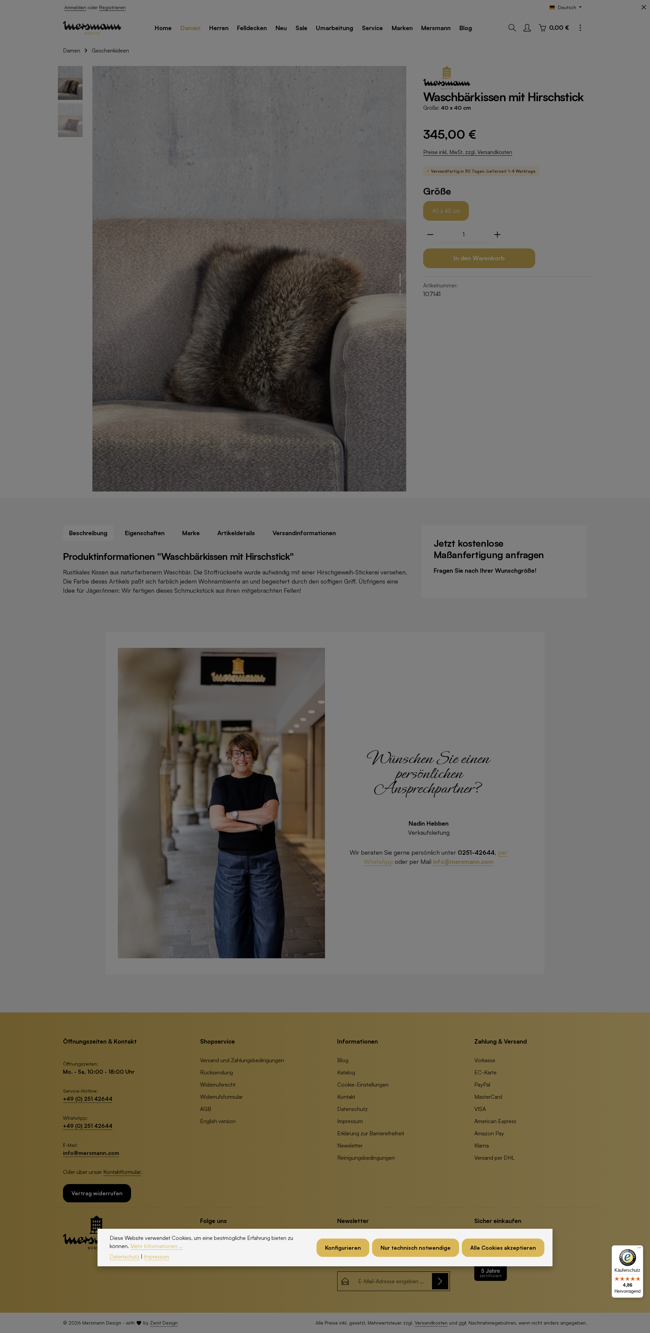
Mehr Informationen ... (156, 1246)
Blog (342, 1060)
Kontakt (346, 1096)
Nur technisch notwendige (416, 1247)
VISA (480, 1109)
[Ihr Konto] (527, 28)
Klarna (481, 1145)
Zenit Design (164, 1323)
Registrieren (112, 7)
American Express (495, 1121)
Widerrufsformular (221, 1096)
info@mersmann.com (463, 861)
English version (218, 1121)
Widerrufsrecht (218, 1084)
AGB (205, 1109)
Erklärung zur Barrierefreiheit (370, 1133)
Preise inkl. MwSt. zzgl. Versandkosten (467, 152)
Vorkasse (484, 1060)
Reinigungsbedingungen (366, 1157)
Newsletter (350, 1145)
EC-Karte (485, 1072)
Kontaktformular (122, 1171)
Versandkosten (431, 1323)
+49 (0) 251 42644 (87, 1098)
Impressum (350, 1121)
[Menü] (639, 1249)
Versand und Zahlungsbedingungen (242, 1060)
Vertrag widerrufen (97, 1193)
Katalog (346, 1072)
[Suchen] (512, 28)
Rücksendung (216, 1072)
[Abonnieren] (440, 1281)
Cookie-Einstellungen (363, 1084)
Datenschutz (352, 1109)
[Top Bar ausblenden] (644, 7)
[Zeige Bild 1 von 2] (400, 280)
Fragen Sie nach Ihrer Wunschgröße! (485, 570)
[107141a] (249, 278)
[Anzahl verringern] (430, 234)
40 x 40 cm (446, 210)
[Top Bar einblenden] (580, 28)
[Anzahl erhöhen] (497, 234)
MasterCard (488, 1096)
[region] (233, 278)
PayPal (482, 1084)
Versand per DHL (494, 1157)
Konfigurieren (343, 1247)
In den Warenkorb (479, 258)
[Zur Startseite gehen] (92, 28)
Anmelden (75, 7)
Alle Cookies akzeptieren (503, 1247)
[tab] (88, 533)
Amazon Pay (489, 1133)
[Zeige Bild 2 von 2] (400, 293)
